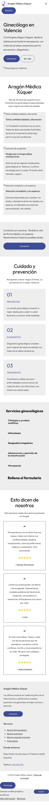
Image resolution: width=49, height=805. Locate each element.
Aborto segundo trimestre (18, 737)
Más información (7, 798)
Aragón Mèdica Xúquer (20, 3)
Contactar (11, 58)
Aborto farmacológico (17, 730)
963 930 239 (17, 764)
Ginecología (12, 741)
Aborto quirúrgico (15, 733)
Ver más (27, 58)
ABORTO (8, 10)
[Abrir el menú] (46, 3)
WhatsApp (7, 785)
